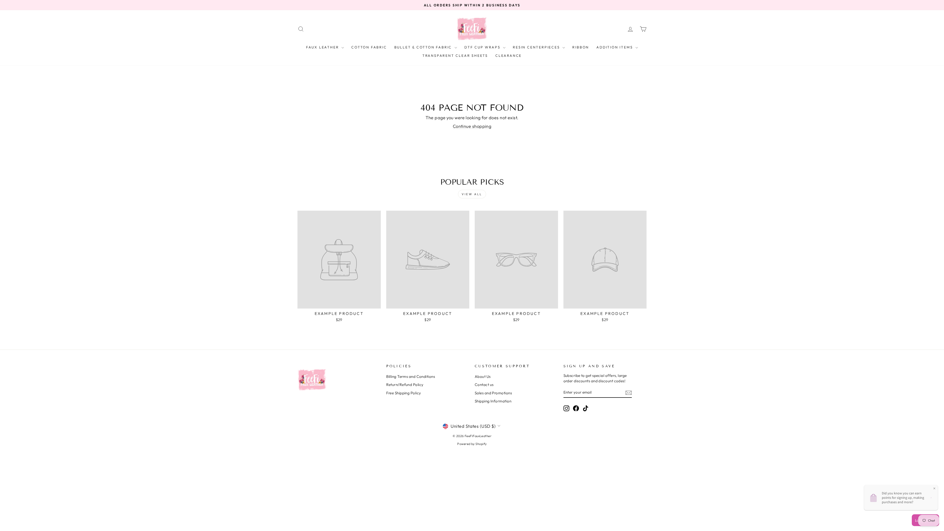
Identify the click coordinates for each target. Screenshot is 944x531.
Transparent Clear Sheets (455, 55)
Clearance (508, 55)
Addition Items (615, 47)
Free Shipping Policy (403, 393)
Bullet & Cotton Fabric (423, 47)
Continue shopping (472, 126)
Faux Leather (323, 47)
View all (472, 194)
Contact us (484, 384)
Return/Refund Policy (405, 384)
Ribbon (580, 47)
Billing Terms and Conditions (410, 376)
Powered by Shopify (472, 444)
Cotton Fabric (369, 47)
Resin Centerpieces (537, 47)
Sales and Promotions (493, 393)
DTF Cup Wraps (483, 47)
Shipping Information (493, 401)
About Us (483, 376)
